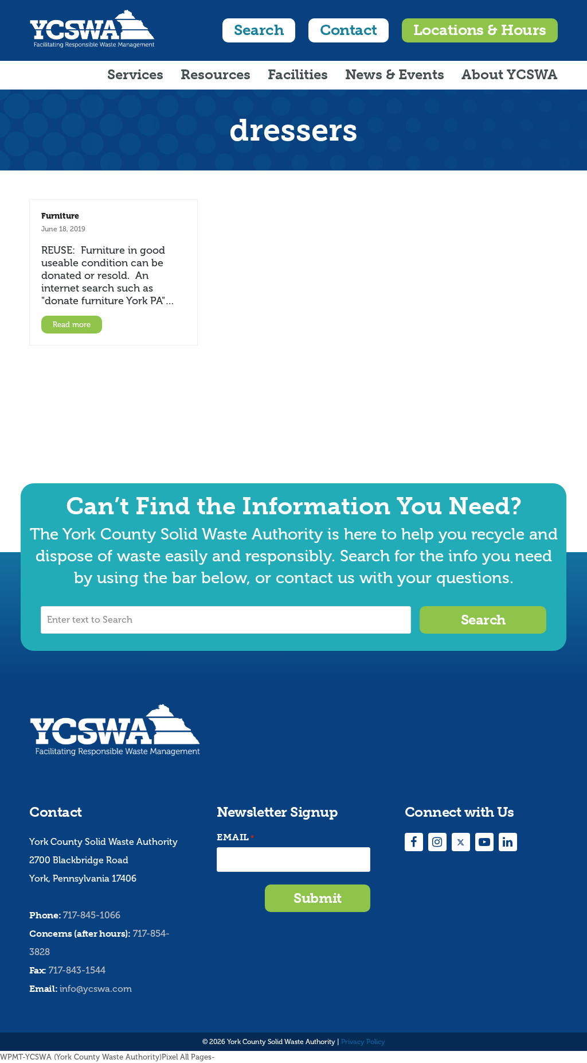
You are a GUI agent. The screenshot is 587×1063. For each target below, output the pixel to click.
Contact (348, 30)
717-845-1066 (91, 915)
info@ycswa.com (96, 988)
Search (259, 30)
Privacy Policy (363, 1042)
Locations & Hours (479, 30)
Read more (72, 324)
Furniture (60, 215)
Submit (317, 898)
